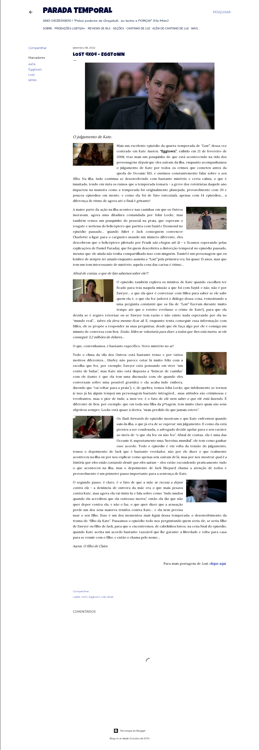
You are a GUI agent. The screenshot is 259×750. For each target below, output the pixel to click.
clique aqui (217, 563)
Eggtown (35, 69)
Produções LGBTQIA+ (70, 28)
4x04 (31, 64)
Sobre (47, 28)
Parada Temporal (77, 11)
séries (32, 80)
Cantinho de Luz (138, 28)
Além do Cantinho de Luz (170, 28)
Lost (31, 75)
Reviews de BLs (99, 28)
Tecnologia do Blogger (133, 730)
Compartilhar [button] (37, 48)
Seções (118, 28)
